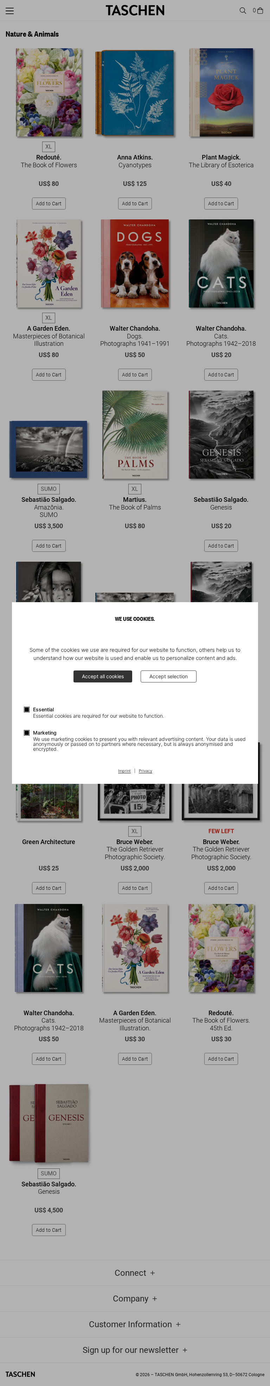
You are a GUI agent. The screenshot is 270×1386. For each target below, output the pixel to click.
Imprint (124, 771)
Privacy (145, 771)
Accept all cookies (103, 676)
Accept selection (168, 676)
